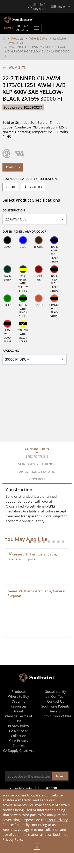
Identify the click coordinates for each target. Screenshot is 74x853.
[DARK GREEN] (7, 269)
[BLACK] (7, 240)
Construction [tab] (37, 449)
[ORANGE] (39, 298)
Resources (18, 706)
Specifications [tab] (37, 456)
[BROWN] (39, 240)
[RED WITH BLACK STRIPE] (7, 324)
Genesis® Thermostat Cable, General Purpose (37, 593)
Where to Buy (18, 696)
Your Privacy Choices (18, 743)
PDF (12, 187)
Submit (60, 776)
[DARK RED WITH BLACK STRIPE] (54, 269)
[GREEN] (7, 298)
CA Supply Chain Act (18, 750)
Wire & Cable (38, 38)
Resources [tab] (37, 479)
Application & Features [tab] (37, 472)
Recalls (55, 711)
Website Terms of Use (18, 718)
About (18, 711)
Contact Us (13, 167)
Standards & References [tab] (37, 464)
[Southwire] (18, 19)
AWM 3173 (15, 43)
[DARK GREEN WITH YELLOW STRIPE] (23, 269)
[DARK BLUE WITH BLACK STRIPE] (54, 240)
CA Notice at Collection (18, 733)
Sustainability (55, 691)
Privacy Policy (12, 839)
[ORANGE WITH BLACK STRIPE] (54, 298)
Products (17, 38)
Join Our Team (56, 696)
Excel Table (36, 187)
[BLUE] (23, 240)
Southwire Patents (55, 706)
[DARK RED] (39, 269)
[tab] (30, 541)
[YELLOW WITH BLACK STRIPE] (23, 324)
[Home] (3, 38)
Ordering (18, 701)
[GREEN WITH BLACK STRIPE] (23, 298)
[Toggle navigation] (36, 28)
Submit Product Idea (56, 716)
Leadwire (59, 38)
